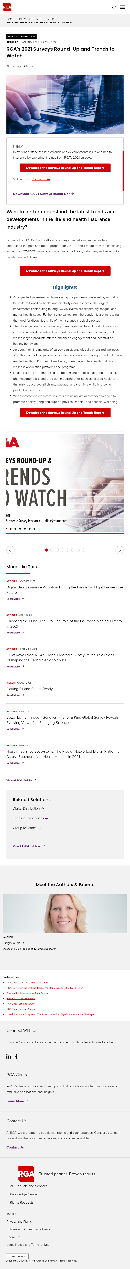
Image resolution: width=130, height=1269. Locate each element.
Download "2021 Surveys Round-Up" (41, 193)
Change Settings (17, 1256)
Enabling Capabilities (29, 818)
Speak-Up (13, 1237)
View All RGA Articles (19, 780)
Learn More (15, 1101)
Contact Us (15, 1147)
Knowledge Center (30, 19)
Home (10, 19)
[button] (114, 7)
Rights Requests (22, 1202)
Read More (16, 599)
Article (51, 19)
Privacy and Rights (19, 1221)
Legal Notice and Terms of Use (28, 1244)
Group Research (25, 827)
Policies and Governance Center (29, 1229)
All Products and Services (28, 1186)
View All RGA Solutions (27, 846)
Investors (13, 1214)
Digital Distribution (27, 808)
